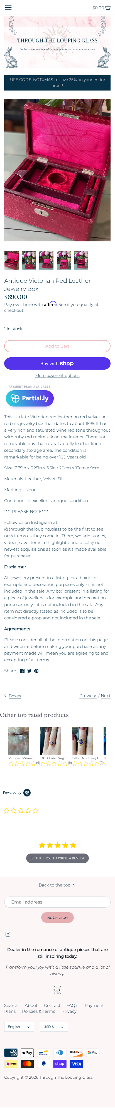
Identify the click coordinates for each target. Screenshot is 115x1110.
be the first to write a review (57, 858)
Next (106, 695)
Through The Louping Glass (66, 1077)
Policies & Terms (38, 1011)
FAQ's (72, 1005)
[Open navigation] (8, 7)
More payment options (57, 376)
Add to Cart (57, 346)
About (31, 1005)
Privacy (69, 1011)
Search (11, 1005)
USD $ (48, 1027)
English (14, 1027)
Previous (88, 695)
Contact (52, 1005)
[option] (11, 260)
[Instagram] (8, 934)
